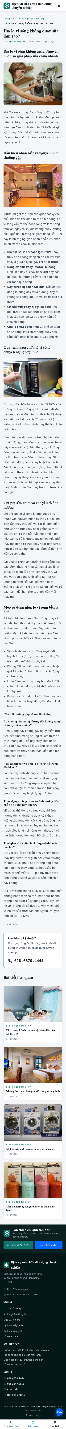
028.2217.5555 (15, 1383)
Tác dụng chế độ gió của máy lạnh (22, 1354)
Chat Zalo (50, 1245)
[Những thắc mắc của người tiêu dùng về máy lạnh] (33, 1065)
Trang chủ (9, 18)
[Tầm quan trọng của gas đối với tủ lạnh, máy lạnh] (33, 1180)
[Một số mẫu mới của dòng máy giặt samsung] (33, 1122)
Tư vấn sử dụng (12, 1308)
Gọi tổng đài (11, 1426)
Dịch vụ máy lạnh (13, 1325)
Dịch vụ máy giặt (13, 1330)
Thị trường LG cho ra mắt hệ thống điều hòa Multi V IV (30, 1032)
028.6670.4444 (27, 961)
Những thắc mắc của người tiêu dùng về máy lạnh (33, 1091)
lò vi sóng (11, 924)
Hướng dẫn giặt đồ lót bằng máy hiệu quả (27, 1350)
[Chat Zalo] (59, 1412)
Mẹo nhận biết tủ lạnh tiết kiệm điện (23, 1359)
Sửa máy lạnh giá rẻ (14, 1364)
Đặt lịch (54, 1426)
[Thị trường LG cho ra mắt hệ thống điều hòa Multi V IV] (33, 1004)
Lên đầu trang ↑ (33, 1415)
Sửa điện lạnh (11, 1336)
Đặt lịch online (16, 1394)
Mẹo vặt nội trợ (12, 1319)
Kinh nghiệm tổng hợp (32, 18)
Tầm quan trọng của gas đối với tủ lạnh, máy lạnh (30, 1208)
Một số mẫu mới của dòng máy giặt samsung (30, 1149)
